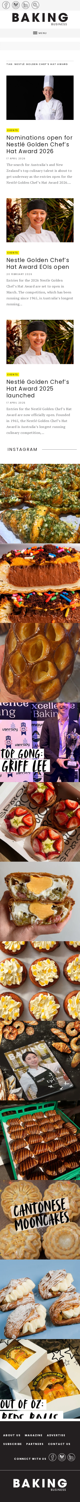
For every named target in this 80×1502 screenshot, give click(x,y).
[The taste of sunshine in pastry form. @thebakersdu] (40, 1299)
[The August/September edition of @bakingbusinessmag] (40, 1060)
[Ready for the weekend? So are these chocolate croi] (40, 1140)
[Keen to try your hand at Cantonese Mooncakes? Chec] (40, 1219)
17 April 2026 (16, 158)
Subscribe (12, 1444)
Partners (35, 1444)
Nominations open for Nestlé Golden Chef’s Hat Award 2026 (39, 144)
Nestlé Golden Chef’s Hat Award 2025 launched (37, 388)
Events (12, 130)
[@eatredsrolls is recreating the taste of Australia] (40, 1379)
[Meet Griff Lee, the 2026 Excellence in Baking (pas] (40, 742)
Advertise (56, 1435)
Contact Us (59, 1444)
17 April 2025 (16, 402)
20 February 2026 (19, 274)
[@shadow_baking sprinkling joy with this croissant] (40, 583)
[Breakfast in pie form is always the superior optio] (40, 901)
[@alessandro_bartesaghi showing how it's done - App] (40, 663)
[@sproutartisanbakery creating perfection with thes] (40, 822)
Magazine (33, 1435)
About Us (11, 1435)
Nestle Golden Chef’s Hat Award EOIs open (38, 263)
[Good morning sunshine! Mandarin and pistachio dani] (40, 981)
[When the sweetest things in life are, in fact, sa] (40, 503)
